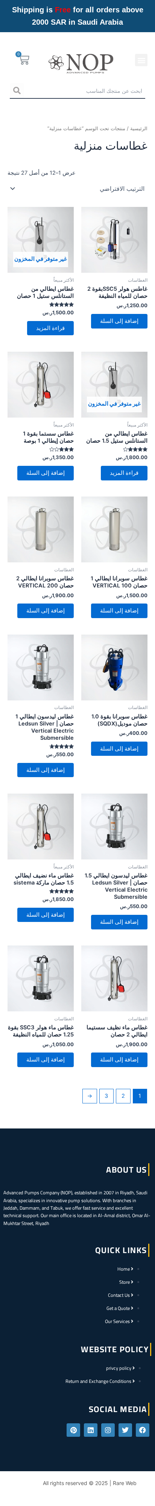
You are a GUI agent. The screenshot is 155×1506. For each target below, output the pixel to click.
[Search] (17, 90)
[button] (141, 60)
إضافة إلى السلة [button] (119, 321)
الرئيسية (138, 128)
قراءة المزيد (50, 328)
